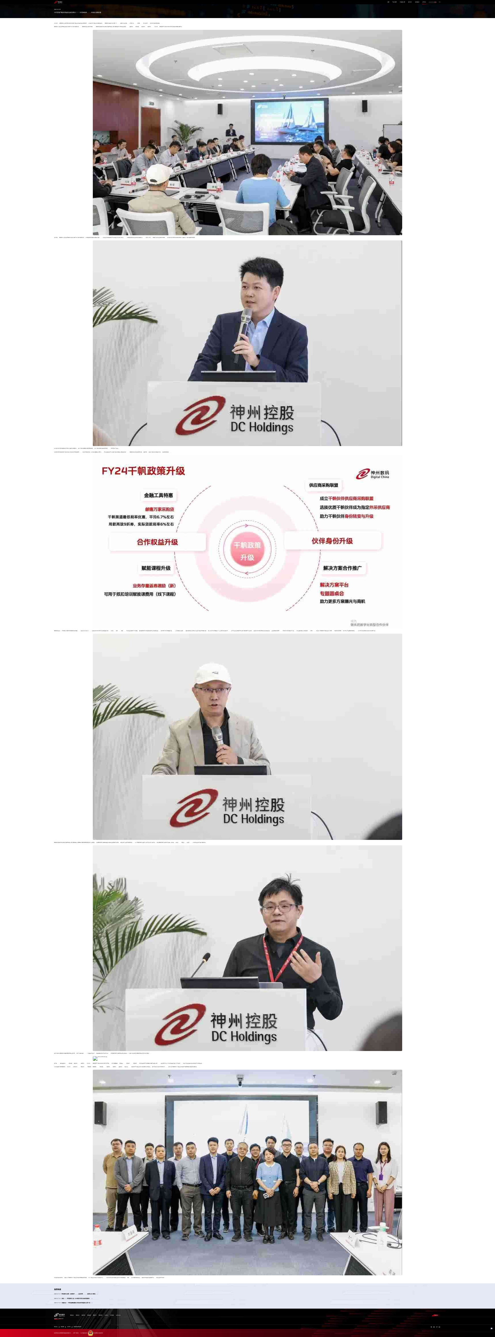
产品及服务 (394, 2)
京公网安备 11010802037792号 (98, 1333)
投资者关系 (417, 2)
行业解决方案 (402, 2)
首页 (388, 2)
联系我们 (436, 1315)
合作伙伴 (410, 2)
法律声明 (68, 1326)
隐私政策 (62, 1326)
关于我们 (424, 2)
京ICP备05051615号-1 (83, 1333)
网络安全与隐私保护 (77, 1326)
